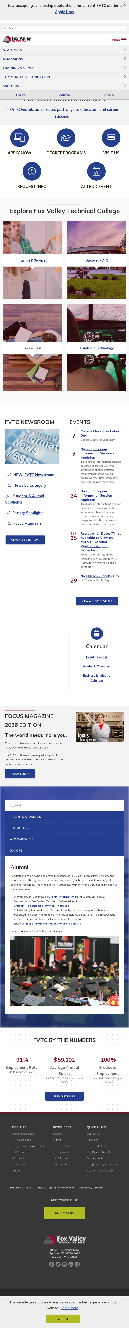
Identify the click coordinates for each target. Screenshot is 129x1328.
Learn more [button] (69, 1308)
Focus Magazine (26, 523)
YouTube (63, 905)
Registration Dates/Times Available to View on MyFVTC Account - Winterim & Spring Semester (101, 541)
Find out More (64, 1096)
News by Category (28, 485)
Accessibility (84, 1187)
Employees (64, 94)
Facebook (34, 905)
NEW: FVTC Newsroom (32, 474)
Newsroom (107, 94)
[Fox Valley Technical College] (17, 39)
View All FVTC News (25, 539)
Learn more (18, 931)
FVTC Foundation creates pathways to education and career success (64, 113)
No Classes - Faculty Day (100, 576)
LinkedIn (19, 905)
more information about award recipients (53, 923)
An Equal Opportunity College (55, 1187)
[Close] (124, 4)
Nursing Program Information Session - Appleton (97, 453)
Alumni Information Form (65, 896)
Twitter (49, 905)
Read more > (20, 773)
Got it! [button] (63, 1319)
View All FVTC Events (97, 601)
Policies (100, 1187)
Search (5, 28)
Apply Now (64, 1213)
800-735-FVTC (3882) (64, 1256)
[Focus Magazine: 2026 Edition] (100, 729)
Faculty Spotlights (27, 512)
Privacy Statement (22, 1187)
